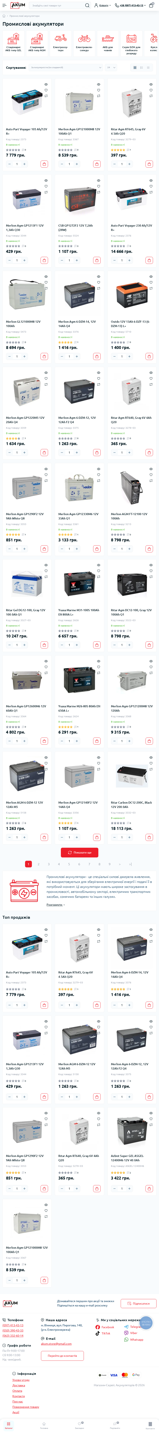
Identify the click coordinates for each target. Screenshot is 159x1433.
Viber (133, 1333)
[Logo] (17, 5)
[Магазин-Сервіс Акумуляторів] (26, 1303)
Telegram (136, 1326)
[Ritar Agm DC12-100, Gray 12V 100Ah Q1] (132, 584)
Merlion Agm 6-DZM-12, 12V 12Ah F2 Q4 (77, 420)
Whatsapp (136, 1339)
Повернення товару (25, 1407)
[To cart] (44, 164)
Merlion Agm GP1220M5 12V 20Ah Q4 (25, 420)
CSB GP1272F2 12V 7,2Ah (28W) (75, 228)
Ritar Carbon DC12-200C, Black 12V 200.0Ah (131, 805)
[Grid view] (135, 67)
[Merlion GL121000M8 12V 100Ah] (27, 295)
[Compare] (46, 96)
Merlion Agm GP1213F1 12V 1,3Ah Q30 (25, 228)
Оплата (17, 1390)
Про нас (17, 1401)
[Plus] (24, 164)
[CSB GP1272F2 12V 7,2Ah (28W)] (79, 199)
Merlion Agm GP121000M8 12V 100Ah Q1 (79, 131)
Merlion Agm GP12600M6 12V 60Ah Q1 (26, 708)
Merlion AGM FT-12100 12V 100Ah (129, 516)
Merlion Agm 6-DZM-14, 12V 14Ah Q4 (77, 324)
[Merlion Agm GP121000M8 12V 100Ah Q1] (79, 103)
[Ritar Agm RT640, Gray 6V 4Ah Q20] (132, 391)
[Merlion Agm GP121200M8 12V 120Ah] (132, 680)
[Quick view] (46, 84)
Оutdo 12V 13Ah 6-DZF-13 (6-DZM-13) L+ (130, 324)
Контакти (18, 1396)
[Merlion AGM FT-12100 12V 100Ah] (132, 487)
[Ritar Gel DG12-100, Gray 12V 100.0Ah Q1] (27, 584)
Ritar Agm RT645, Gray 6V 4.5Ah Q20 (128, 131)
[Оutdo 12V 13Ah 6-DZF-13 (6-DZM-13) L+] (132, 295)
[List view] (142, 67)
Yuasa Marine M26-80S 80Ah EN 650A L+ (79, 708)
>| (130, 864)
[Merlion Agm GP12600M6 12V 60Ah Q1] (27, 680)
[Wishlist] (46, 89)
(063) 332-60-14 (12, 1335)
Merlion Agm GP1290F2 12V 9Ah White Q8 (25, 516)
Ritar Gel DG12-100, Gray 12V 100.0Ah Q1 (25, 612)
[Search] (87, 5)
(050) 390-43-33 (12, 1330)
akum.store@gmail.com (56, 1343)
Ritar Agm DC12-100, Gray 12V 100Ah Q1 (131, 612)
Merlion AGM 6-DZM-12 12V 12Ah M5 (24, 805)
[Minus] (9, 164)
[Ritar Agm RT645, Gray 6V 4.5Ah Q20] (132, 103)
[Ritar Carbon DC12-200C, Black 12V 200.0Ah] (132, 776)
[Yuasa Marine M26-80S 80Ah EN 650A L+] (79, 680)
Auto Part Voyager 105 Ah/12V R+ (26, 131)
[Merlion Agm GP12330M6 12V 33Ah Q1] (79, 487)
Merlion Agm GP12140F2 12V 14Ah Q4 (78, 805)
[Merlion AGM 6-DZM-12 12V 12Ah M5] (27, 776)
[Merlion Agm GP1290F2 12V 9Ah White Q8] (27, 487)
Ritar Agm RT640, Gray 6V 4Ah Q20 (131, 420)
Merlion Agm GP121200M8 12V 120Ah (132, 708)
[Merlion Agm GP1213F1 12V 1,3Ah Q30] (27, 199)
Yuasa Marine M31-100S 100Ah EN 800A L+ (78, 612)
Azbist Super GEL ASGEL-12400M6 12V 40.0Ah (127, 1158)
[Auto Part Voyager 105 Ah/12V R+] (27, 103)
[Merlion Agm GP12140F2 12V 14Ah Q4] (79, 776)
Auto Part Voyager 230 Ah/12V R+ (131, 228)
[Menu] (4, 5)
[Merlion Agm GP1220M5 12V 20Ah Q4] (27, 391)
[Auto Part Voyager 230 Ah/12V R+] (132, 199)
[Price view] (148, 67)
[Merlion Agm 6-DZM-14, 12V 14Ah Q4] (79, 295)
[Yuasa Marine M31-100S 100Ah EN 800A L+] (79, 584)
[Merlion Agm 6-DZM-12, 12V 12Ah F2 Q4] (79, 391)
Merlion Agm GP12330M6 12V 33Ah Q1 (78, 516)
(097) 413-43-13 (12, 1325)
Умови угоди (20, 1380)
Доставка (18, 1385)
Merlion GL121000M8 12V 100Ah (23, 324)
